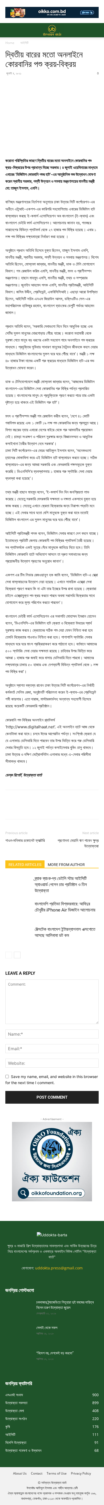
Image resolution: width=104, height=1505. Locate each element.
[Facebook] (10, 85)
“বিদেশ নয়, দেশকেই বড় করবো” (55, 1353)
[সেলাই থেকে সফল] (18, 1334)
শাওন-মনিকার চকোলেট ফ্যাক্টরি (25, 840)
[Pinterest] (35, 85)
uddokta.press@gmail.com (59, 1267)
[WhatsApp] (47, 85)
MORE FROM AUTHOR (66, 864)
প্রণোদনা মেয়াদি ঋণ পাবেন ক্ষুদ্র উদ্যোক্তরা (78, 843)
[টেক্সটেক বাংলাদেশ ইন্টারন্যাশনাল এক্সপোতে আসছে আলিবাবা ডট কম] (18, 935)
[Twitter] (23, 85)
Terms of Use (57, 1473)
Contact (36, 1473)
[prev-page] (8, 955)
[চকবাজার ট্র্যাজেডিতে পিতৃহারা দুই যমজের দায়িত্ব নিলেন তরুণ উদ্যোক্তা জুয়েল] (18, 1309)
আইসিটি (24, 43)
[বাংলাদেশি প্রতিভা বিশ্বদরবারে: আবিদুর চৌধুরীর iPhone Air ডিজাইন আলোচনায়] (18, 910)
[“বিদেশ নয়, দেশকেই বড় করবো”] (18, 1359)
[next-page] (17, 955)
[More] (60, 85)
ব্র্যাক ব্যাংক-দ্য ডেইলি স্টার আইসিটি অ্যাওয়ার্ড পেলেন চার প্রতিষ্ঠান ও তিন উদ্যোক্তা (61, 884)
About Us (20, 1473)
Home (9, 43)
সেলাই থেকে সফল (46, 1328)
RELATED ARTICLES (25, 864)
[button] (9, 30)
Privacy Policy (81, 1473)
